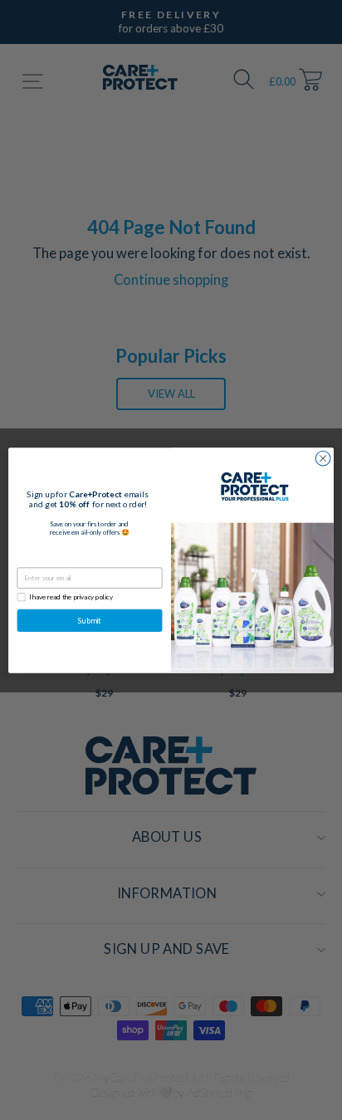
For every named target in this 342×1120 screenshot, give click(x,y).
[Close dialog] (322, 458)
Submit (89, 619)
